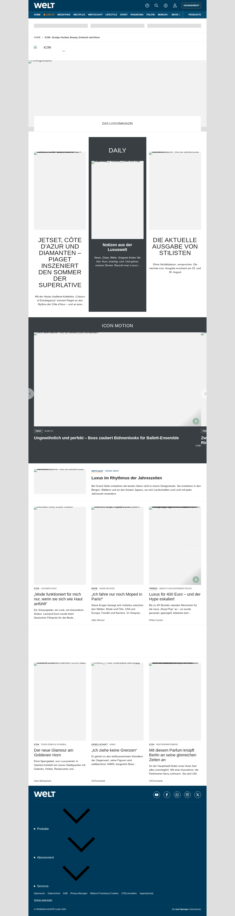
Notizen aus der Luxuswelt (117, 247)
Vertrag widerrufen (43, 900)
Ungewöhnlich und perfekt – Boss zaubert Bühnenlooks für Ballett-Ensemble (106, 438)
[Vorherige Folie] (28, 393)
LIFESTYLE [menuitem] (111, 14)
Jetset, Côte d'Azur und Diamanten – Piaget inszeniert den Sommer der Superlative (60, 262)
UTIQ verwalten (129, 893)
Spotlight (97, 471)
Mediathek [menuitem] (63, 14)
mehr (175, 14)
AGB (65, 893)
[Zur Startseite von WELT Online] (44, 5)
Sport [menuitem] (124, 14)
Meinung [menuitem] (163, 14)
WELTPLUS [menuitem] (79, 14)
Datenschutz (54, 893)
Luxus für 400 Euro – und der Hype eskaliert (174, 596)
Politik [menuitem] (151, 14)
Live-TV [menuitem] (50, 14)
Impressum (39, 893)
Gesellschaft (99, 744)
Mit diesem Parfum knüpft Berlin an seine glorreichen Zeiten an (172, 755)
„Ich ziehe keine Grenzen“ (114, 750)
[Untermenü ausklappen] (50, 51)
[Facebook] (167, 794)
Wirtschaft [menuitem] (95, 14)
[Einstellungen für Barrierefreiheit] (165, 5)
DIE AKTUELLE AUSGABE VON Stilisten (175, 246)
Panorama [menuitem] (137, 14)
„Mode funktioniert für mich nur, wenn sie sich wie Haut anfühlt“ (58, 599)
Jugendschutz (146, 893)
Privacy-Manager (78, 893)
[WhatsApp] (177, 794)
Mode (94, 589)
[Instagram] (187, 794)
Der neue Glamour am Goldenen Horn (53, 752)
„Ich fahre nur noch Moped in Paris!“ (116, 596)
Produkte (195, 14)
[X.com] (197, 794)
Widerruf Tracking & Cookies (104, 893)
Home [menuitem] (37, 14)
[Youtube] (156, 794)
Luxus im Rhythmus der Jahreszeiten (126, 478)
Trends (153, 589)
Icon (36, 589)
